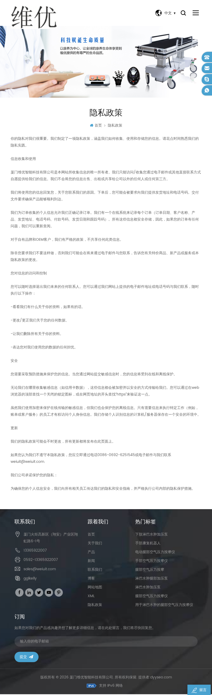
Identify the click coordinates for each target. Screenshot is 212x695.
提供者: (155, 677)
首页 (98, 125)
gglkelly (30, 578)
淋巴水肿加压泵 (148, 587)
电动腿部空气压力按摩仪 (155, 552)
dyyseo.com (161, 677)
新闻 (91, 561)
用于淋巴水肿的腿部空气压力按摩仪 (164, 605)
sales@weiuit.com (40, 569)
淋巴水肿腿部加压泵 (151, 578)
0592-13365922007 (41, 560)
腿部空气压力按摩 (149, 570)
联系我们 (95, 570)
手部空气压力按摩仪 (151, 561)
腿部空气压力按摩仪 (151, 596)
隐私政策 (115, 125)
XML (91, 596)
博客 (91, 578)
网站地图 (95, 587)
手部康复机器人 (148, 543)
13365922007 (35, 550)
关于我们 (95, 543)
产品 (91, 552)
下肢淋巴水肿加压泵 (151, 534)
